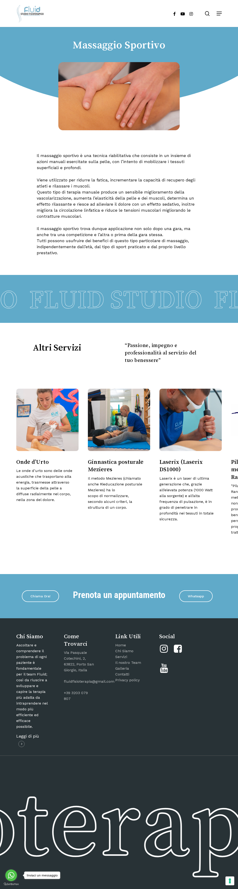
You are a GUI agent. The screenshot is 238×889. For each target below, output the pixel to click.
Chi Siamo (124, 651)
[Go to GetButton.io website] (11, 884)
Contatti (122, 674)
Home (120, 645)
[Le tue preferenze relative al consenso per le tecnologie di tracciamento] (229, 880)
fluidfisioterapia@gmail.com (89, 681)
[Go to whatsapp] (11, 875)
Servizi (121, 657)
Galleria (122, 668)
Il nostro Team (128, 662)
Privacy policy (127, 680)
